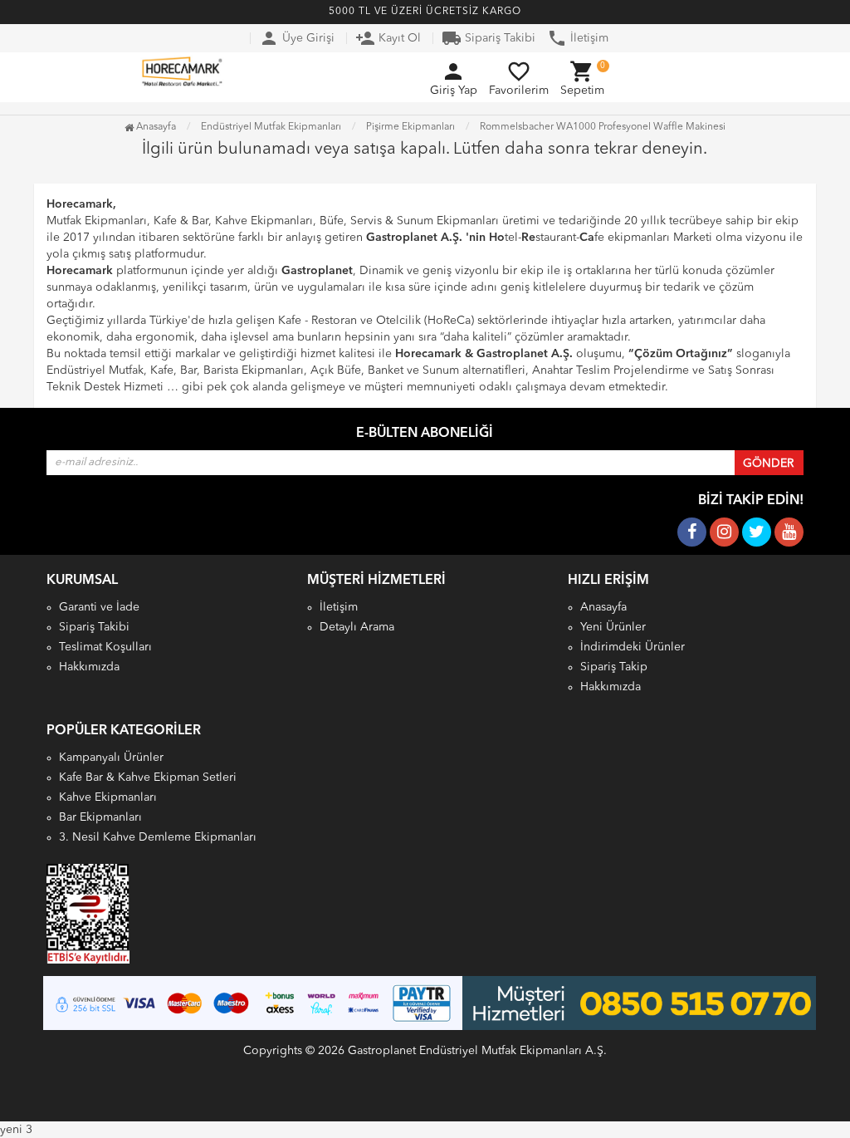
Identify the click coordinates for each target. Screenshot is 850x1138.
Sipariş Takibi (488, 38)
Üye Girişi (297, 38)
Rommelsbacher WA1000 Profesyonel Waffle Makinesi (602, 127)
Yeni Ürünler (613, 627)
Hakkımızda (89, 667)
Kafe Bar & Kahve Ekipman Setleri (148, 777)
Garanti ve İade (99, 607)
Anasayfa (155, 127)
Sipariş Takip (613, 667)
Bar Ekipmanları (100, 817)
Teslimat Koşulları (105, 647)
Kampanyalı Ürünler (111, 757)
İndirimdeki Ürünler (632, 647)
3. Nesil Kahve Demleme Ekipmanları (157, 837)
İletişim (577, 38)
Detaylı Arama (357, 627)
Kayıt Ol (388, 38)
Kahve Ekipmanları (108, 797)
